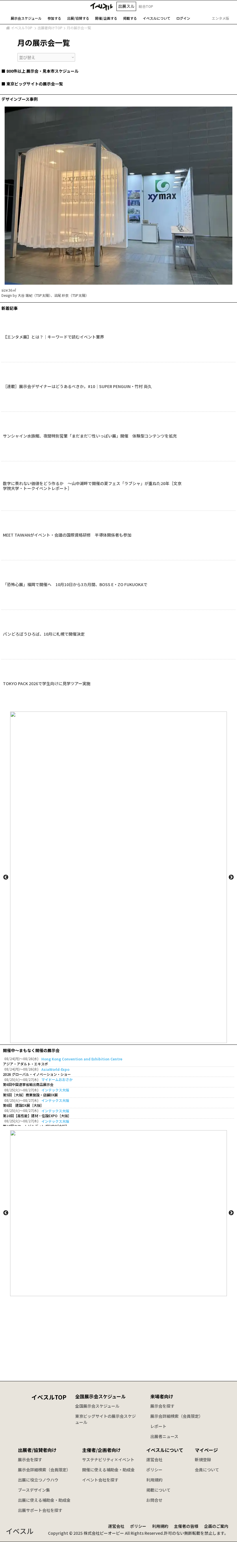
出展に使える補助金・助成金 (44, 1500)
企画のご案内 (216, 1526)
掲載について (158, 1490)
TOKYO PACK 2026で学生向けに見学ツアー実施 (46, 683)
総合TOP (146, 6)
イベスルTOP (21, 28)
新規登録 (203, 1459)
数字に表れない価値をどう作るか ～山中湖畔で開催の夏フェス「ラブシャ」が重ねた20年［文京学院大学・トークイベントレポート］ (92, 486)
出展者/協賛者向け (37, 1449)
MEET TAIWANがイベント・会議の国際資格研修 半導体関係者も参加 (67, 535)
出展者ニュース (164, 1436)
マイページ (206, 1449)
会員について (207, 1470)
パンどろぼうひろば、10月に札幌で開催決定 (44, 634)
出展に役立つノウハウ (38, 1480)
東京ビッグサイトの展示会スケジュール (105, 1419)
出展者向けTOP (50, 28)
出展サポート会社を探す (40, 1510)
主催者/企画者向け (101, 1449)
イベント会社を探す (100, 1480)
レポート (158, 1426)
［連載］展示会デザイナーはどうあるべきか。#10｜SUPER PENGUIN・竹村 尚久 (77, 386)
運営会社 (154, 1459)
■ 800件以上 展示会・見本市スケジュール (40, 71)
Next (231, 877)
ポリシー (154, 1470)
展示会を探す (162, 1406)
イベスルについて (164, 1449)
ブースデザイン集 (34, 1490)
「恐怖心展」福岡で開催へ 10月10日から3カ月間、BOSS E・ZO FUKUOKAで (75, 584)
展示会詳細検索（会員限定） (176, 1416)
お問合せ (154, 1500)
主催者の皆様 (186, 1526)
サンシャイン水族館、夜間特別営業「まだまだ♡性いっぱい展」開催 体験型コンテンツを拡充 (90, 436)
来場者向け (161, 1396)
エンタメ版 (220, 18)
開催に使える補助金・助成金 (108, 1470)
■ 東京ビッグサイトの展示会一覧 (32, 84)
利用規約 (154, 1480)
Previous (6, 877)
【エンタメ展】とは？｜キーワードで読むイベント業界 (53, 337)
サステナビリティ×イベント (108, 1459)
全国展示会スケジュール (100, 1396)
